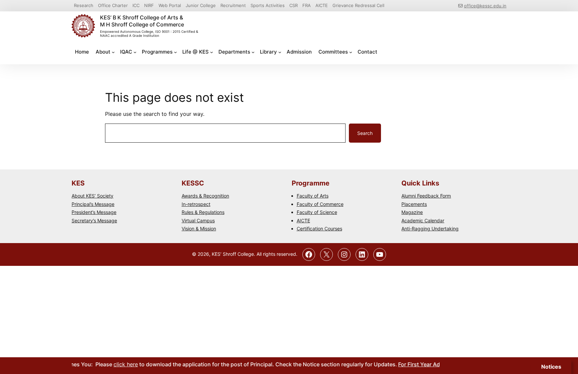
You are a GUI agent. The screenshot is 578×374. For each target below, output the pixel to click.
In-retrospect (196, 204)
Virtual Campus (198, 220)
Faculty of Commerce (320, 204)
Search (365, 133)
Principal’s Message (93, 204)
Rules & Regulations (203, 212)
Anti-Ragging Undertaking (430, 228)
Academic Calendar (422, 220)
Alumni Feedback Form (426, 196)
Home (82, 52)
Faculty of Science (317, 212)
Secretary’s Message (94, 220)
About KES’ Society (92, 196)
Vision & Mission (199, 228)
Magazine (412, 212)
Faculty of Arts (312, 196)
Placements (414, 204)
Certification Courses (319, 228)
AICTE (303, 220)
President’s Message (94, 212)
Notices (551, 366)
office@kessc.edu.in (485, 5)
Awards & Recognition (205, 196)
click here (120, 364)
